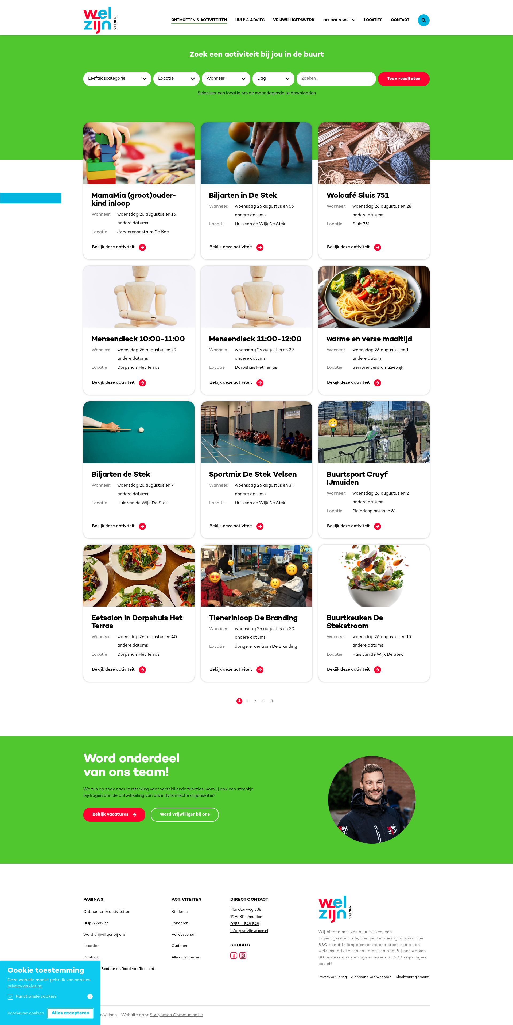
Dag (261, 78)
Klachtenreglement (412, 977)
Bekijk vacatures (110, 814)
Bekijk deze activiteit (113, 247)
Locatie (166, 78)
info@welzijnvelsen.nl (249, 931)
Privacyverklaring (332, 977)
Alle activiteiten (186, 958)
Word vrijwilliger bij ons (185, 814)
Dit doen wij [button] (336, 20)
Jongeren (180, 923)
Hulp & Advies (250, 20)
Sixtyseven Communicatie (176, 1015)
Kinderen (180, 912)
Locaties (373, 20)
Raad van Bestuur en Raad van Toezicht (118, 969)
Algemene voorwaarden (371, 977)
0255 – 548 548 (244, 924)
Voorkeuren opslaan (25, 1013)
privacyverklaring (24, 986)
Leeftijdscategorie (106, 78)
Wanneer (216, 78)
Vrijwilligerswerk (294, 20)
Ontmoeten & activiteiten (199, 20)
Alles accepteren (70, 1013)
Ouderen (179, 946)
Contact (400, 20)
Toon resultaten (404, 79)
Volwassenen (183, 935)
